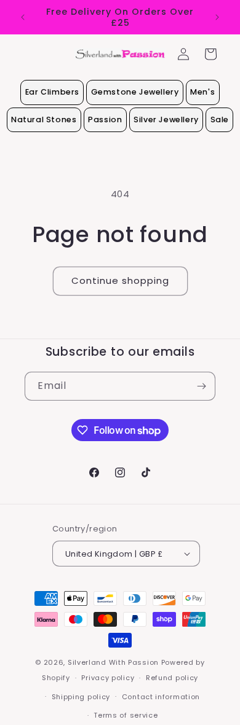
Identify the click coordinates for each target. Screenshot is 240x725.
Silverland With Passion (113, 662)
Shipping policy (81, 697)
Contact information (161, 697)
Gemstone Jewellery (135, 92)
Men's (202, 92)
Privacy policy (107, 678)
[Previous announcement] (22, 17)
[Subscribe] (201, 386)
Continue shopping (120, 280)
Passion (105, 119)
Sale (219, 119)
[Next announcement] (217, 17)
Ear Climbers (52, 92)
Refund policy (172, 678)
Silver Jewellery (166, 119)
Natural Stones (43, 119)
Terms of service (126, 715)
